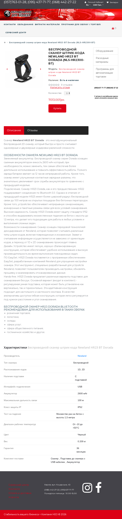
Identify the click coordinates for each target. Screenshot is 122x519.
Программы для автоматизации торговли (105, 73)
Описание (14, 130)
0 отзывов (66, 84)
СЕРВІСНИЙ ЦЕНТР (15, 32)
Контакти (14, 489)
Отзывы (32, 130)
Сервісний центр (19, 485)
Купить (57, 110)
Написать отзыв (60, 87)
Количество (55, 93)
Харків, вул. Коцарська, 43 (57, 484)
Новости (14, 497)
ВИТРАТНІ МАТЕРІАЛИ (47, 24)
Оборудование (104, 51)
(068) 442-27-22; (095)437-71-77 (59, 490)
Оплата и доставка (20, 493)
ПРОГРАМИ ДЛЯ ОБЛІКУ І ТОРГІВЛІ (81, 24)
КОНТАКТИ (10, 24)
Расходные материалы (102, 60)
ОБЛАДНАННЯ (25, 24)
